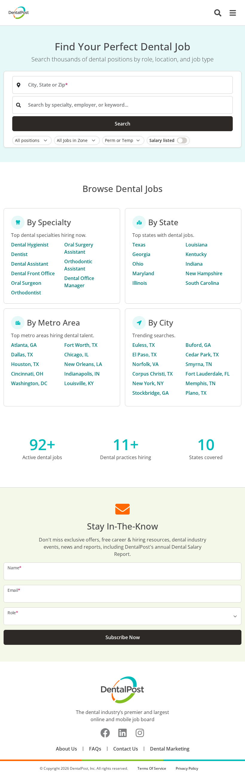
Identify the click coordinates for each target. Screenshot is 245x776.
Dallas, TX (22, 354)
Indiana (194, 264)
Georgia (141, 254)
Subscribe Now (122, 637)
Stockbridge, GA (150, 393)
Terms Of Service (151, 768)
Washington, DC (29, 383)
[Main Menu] (231, 13)
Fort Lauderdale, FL (208, 373)
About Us (66, 748)
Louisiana (196, 244)
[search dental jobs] (217, 12)
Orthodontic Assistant (78, 265)
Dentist (19, 254)
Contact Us (125, 748)
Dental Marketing (169, 748)
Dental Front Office (33, 273)
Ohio (137, 264)
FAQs (95, 748)
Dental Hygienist (29, 244)
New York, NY (147, 383)
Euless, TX (143, 345)
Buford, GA (198, 345)
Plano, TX (196, 393)
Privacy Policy (187, 768)
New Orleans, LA (83, 364)
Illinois (139, 283)
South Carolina (202, 283)
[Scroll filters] (231, 140)
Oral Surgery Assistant (78, 248)
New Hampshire (204, 273)
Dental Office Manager (79, 282)
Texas (139, 244)
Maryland (143, 273)
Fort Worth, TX (80, 345)
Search (122, 123)
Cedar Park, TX (202, 354)
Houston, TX (25, 364)
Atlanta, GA (24, 345)
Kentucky (196, 254)
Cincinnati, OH (27, 373)
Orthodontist (26, 292)
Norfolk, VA (145, 364)
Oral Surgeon (26, 283)
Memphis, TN (201, 383)
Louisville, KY (79, 383)
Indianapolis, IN (82, 373)
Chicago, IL (76, 354)
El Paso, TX (144, 354)
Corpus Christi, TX (152, 373)
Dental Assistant (29, 264)
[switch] (168, 140)
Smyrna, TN (199, 364)
